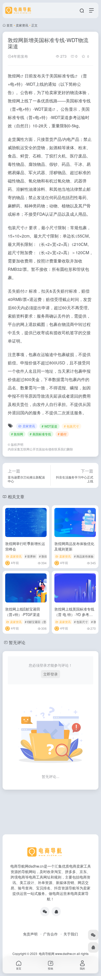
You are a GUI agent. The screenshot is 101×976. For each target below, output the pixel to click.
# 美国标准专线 (40, 434)
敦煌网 (14, 76)
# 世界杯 (30, 556)
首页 (9, 25)
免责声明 (30, 933)
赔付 (20, 291)
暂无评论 (17, 642)
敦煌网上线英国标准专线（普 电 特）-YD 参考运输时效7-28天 (74, 614)
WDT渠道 (43, 109)
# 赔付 (62, 434)
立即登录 (50, 674)
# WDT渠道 (49, 426)
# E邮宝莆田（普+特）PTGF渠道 (46, 622)
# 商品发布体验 (83, 556)
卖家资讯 (22, 25)
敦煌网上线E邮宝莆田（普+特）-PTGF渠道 (22, 611)
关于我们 (70, 933)
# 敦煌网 (17, 434)
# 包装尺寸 (71, 426)
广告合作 (50, 933)
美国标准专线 (61, 76)
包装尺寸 (16, 228)
